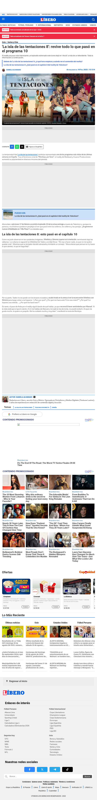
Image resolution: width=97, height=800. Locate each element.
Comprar (25, 606)
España (54, 407)
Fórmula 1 (9, 749)
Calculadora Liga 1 (12, 723)
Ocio (68, 25)
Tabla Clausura (69, 14)
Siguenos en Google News (35, 146)
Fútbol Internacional (57, 709)
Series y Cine (13, 42)
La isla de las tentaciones (23, 407)
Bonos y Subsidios (57, 739)
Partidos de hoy (12, 14)
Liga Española (55, 726)
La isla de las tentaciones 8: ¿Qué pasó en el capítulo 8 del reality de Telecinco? (35, 65)
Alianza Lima (10, 712)
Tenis (7, 747)
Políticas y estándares (50, 782)
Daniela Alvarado (13, 70)
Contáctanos (26, 782)
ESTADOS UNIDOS (79, 25)
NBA (6, 744)
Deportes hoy (9, 735)
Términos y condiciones (67, 782)
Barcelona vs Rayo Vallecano (30, 14)
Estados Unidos (56, 755)
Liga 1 (7, 720)
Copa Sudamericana (58, 718)
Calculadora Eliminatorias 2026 (17, 726)
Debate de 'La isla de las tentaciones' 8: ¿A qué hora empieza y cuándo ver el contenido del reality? (43, 61)
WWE (7, 742)
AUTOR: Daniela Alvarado (20, 397)
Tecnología (54, 752)
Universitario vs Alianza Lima (52, 14)
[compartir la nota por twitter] (22, 147)
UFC (6, 739)
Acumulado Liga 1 (82, 14)
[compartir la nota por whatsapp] (17, 147)
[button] (93, 19)
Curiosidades (55, 749)
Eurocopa (53, 720)
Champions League (57, 715)
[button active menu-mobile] (3, 19)
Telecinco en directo (42, 407)
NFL (6, 752)
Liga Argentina (55, 723)
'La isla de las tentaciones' (27, 155)
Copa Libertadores (57, 712)
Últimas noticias (8, 25)
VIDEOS (93, 25)
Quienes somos (37, 782)
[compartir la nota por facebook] (12, 147)
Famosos (53, 744)
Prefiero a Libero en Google (24, 414)
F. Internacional (43, 25)
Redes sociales (56, 742)
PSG (51, 728)
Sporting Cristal (11, 718)
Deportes (58, 25)
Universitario (10, 715)
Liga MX (53, 731)
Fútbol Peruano (25, 25)
